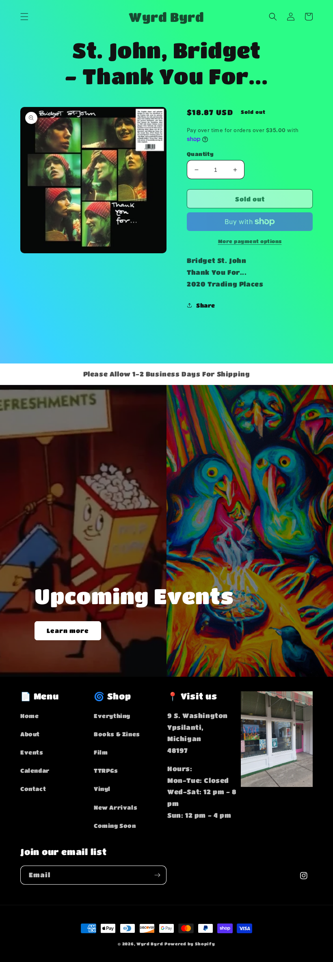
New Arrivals (115, 807)
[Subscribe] (157, 875)
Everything (112, 715)
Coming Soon (115, 825)
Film (101, 752)
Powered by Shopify (189, 943)
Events (31, 752)
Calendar (35, 770)
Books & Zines (117, 734)
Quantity (200, 154)
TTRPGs (106, 770)
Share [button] (205, 305)
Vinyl (102, 788)
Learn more (68, 630)
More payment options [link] (250, 241)
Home (29, 715)
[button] (24, 17)
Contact (33, 788)
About (30, 734)
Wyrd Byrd (149, 943)
